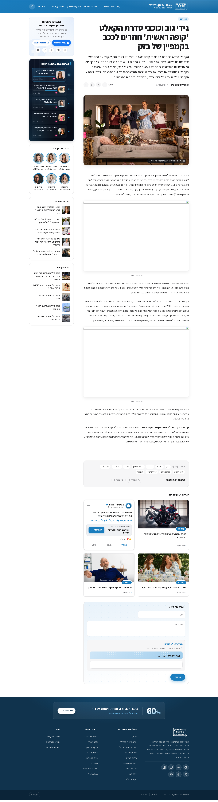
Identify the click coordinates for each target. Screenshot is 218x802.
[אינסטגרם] (65, 50)
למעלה (34, 794)
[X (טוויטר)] (186, 774)
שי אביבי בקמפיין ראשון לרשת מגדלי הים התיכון (110, 587)
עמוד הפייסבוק (60, 43)
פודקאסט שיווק (74, 6)
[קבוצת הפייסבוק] (179, 767)
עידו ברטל (105, 466)
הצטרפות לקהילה (130, 763)
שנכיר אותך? (93, 741)
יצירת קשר (133, 773)
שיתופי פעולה (131, 757)
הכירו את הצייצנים (91, 6)
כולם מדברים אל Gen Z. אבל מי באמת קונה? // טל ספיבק (47, 221)
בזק (167, 466)
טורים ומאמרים (92, 757)
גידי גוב (159, 466)
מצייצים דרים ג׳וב (53, 741)
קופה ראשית (178, 472)
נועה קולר (116, 466)
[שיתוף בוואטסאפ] (92, 84)
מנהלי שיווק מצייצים (160, 5)
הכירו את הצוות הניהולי (128, 747)
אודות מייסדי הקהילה (128, 741)
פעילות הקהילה (131, 752)
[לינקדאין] (58, 50)
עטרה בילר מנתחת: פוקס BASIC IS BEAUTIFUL (46, 287)
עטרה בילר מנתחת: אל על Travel (49, 297)
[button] (32, 6)
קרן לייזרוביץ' (151, 472)
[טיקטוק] (44, 50)
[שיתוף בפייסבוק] (104, 84)
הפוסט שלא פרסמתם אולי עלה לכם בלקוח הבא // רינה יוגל (47, 231)
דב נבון (150, 466)
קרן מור (140, 472)
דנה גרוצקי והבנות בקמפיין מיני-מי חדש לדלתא (164, 587)
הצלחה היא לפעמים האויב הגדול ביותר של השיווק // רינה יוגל (46, 252)
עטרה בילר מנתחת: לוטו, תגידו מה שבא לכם (47, 318)
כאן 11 (127, 466)
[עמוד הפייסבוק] (186, 767)
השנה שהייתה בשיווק (90, 768)
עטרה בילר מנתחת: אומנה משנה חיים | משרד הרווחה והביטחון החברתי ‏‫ (47, 275)
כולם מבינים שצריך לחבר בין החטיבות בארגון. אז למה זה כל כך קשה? (47, 241)
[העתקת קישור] (86, 84)
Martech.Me (93, 773)
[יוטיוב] (38, 50)
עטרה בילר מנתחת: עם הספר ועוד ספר (48, 307)
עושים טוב (94, 763)
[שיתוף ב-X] (98, 84)
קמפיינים (183, 19)
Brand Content (53, 747)
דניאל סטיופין (138, 466)
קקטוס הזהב (165, 472)
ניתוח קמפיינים (57, 6)
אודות (134, 736)
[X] (51, 50)
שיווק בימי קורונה (53, 736)
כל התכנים (42, 6)
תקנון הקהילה (131, 779)
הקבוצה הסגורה (40, 43)
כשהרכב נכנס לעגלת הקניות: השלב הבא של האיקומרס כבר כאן (47, 210)
